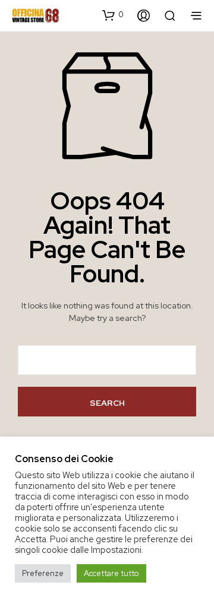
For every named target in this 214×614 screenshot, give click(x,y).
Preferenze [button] (43, 573)
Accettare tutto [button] (111, 573)
